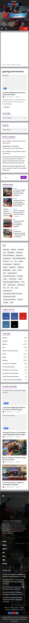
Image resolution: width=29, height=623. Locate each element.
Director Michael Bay (19, 258)
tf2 (4, 287)
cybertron (19, 252)
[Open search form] (17, 28)
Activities (7, 609)
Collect (16, 607)
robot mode (12, 279)
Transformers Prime (9, 299)
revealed (20, 276)
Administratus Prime (9, 96)
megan (5, 267)
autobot (13, 249)
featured (6, 261)
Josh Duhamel (7, 264)
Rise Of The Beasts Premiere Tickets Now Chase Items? (7, 212)
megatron (21, 267)
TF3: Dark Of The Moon (9, 363)
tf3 (8, 287)
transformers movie (9, 296)
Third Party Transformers (10, 370)
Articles (15, 198)
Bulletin (15, 188)
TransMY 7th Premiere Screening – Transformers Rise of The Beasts (7, 233)
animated (6, 249)
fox (16, 261)
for (12, 261)
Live (25, 28)
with (11, 302)
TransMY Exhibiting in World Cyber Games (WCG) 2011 (14, 82)
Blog (11, 607)
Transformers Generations (10, 373)
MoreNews (22, 619)
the (12, 287)
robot (5, 279)
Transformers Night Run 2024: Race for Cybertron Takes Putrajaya (7, 192)
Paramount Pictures (9, 276)
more (14, 270)
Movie (4, 354)
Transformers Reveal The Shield (12, 379)
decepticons (7, 258)
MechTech (17, 264)
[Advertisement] (14, 48)
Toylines (21, 607)
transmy (20, 299)
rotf (22, 282)
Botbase (5, 341)
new (4, 273)
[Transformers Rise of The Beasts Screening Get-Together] (14, 472)
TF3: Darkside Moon (8, 367)
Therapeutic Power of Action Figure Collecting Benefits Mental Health (7, 202)
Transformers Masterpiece (10, 376)
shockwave (21, 284)
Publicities (14, 609)
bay (4, 252)
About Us (6, 607)
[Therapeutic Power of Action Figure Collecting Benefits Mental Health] (14, 422)
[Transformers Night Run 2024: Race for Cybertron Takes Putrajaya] (14, 397)
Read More (7, 107)
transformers (7, 290)
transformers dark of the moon (12, 293)
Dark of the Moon (8, 255)
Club (5, 88)
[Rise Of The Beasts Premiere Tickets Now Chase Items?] (14, 447)
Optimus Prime (12, 273)
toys (16, 287)
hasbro (21, 261)
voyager (5, 302)
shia (4, 284)
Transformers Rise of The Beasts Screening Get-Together (7, 223)
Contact (20, 609)
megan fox (12, 267)
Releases (5, 360)
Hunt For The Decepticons (10, 350)
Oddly (4, 357)
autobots (21, 249)
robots (20, 279)
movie (19, 270)
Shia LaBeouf (12, 284)
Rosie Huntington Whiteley (11, 282)
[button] (2, 28)
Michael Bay (6, 270)
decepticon (19, 255)
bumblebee (10, 252)
